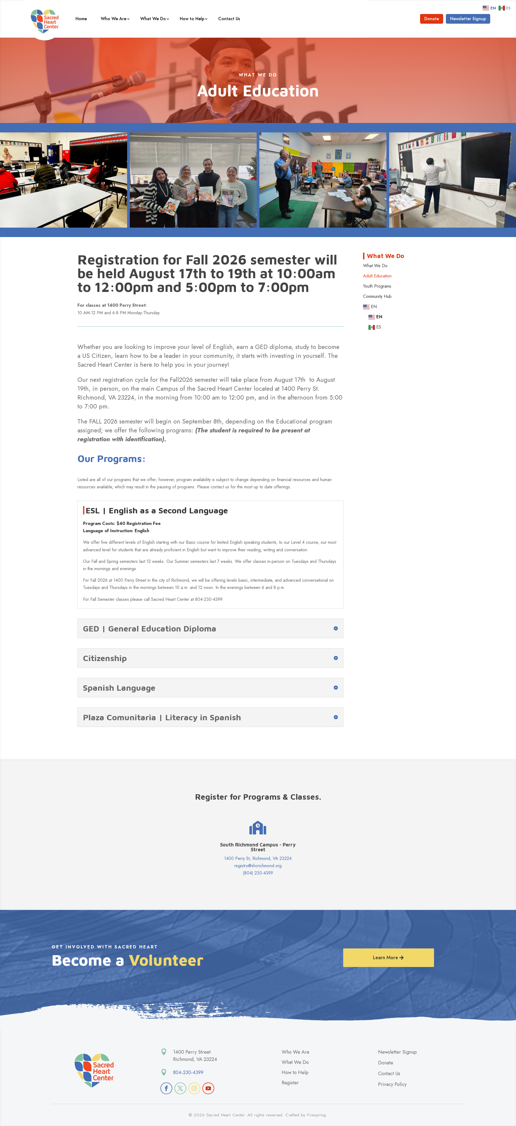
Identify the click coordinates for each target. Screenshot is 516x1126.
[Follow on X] (180, 1088)
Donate (431, 19)
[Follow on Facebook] (166, 1088)
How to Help (192, 19)
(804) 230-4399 (258, 873)
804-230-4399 (188, 1072)
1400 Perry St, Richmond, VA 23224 (258, 858)
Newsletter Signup (468, 19)
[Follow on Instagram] (194, 1088)
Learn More (385, 957)
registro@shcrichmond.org (258, 866)
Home (81, 19)
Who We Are (113, 19)
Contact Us (229, 19)
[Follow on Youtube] (208, 1088)
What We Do (153, 19)
